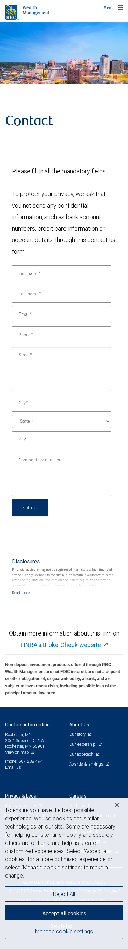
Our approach (82, 754)
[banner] (64, 53)
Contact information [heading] (27, 725)
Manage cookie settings (64, 931)
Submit (30, 507)
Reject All (64, 893)
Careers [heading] (77, 796)
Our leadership (83, 744)
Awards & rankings (86, 764)
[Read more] (21, 592)
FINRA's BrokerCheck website (60, 645)
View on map (17, 752)
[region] (64, 873)
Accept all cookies (64, 913)
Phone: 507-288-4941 (25, 761)
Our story (78, 734)
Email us (13, 767)
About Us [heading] (79, 725)
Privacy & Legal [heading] (21, 796)
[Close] (117, 805)
